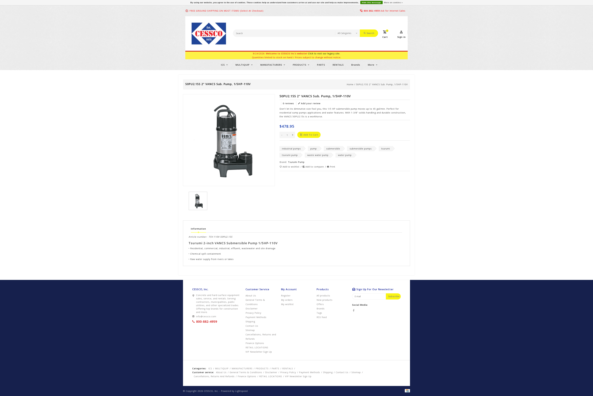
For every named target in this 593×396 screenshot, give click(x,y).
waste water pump (317, 155)
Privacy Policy (253, 312)
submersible (333, 148)
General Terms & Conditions (255, 302)
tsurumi (385, 148)
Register (285, 295)
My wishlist (287, 304)
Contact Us (252, 325)
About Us (251, 295)
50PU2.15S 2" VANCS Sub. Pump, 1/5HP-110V (382, 84)
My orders (287, 299)
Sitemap (250, 330)
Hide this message (371, 3)
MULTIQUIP (243, 64)
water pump (345, 155)
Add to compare (315, 166)
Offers (320, 304)
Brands (355, 64)
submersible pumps (361, 148)
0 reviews (288, 103)
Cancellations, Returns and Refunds (261, 336)
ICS (223, 64)
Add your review (310, 103)
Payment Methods (256, 317)
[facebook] (354, 310)
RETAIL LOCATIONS (257, 347)
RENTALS (338, 64)
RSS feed (322, 317)
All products (323, 295)
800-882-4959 (372, 10)
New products (324, 299)
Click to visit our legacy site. (324, 53)
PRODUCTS (299, 64)
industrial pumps (291, 148)
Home (350, 84)
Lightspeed (241, 391)
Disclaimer (252, 308)
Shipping (250, 321)
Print (332, 166)
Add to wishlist (291, 166)
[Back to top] (584, 387)
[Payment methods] (407, 390)
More (371, 64)
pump (313, 148)
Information (198, 228)
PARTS (321, 64)
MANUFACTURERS (271, 64)
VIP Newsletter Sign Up (259, 351)
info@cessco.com (206, 316)
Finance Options (255, 343)
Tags (319, 312)
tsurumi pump (290, 155)
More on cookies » (393, 3)
